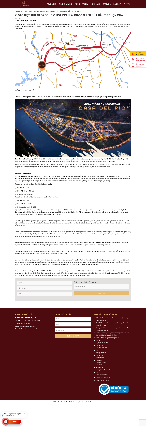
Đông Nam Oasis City (103, 370)
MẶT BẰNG (107, 4)
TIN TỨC (127, 4)
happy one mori (101, 352)
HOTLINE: (140, 54)
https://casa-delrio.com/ (29, 329)
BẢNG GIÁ (117, 4)
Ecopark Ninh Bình (102, 375)
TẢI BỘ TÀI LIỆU (140, 59)
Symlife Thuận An (102, 343)
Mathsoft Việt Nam (87, 402)
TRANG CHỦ (51, 4)
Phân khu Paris (65, 4)
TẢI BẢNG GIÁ (140, 65)
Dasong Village (101, 362)
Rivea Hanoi (100, 357)
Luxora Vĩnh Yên (101, 348)
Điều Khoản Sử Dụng (103, 380)
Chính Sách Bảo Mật (103, 377)
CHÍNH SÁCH (95, 4)
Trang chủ (19, 11)
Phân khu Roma (81, 4)
